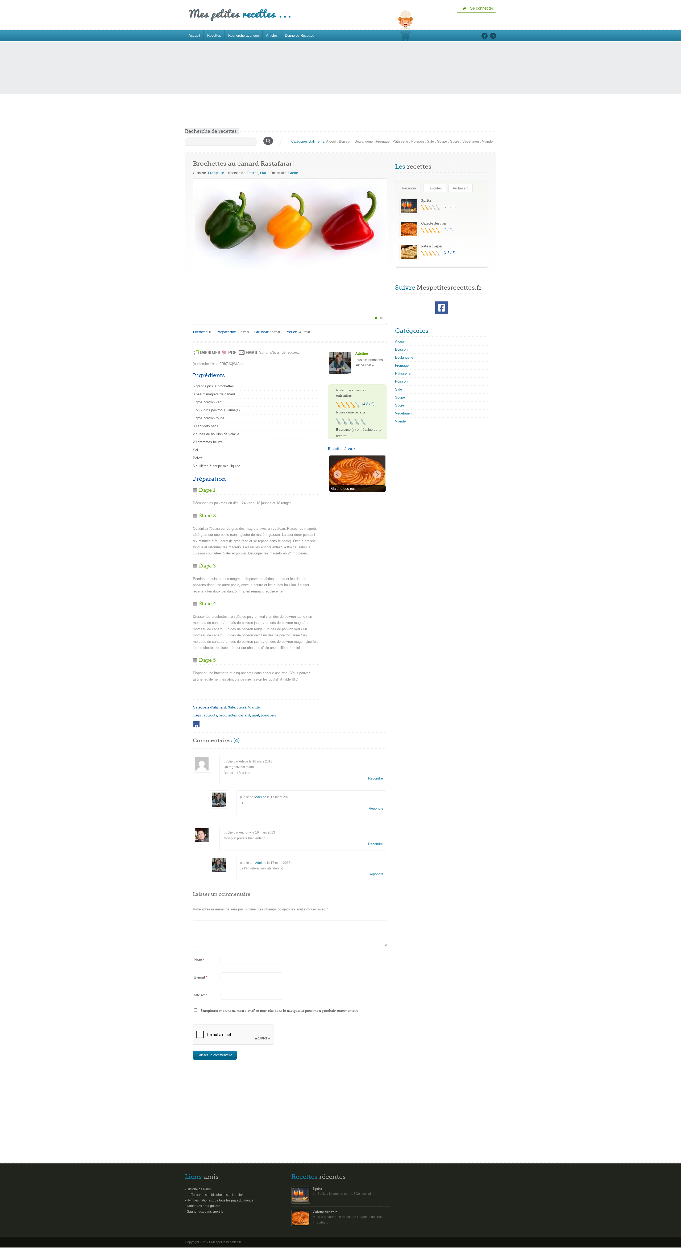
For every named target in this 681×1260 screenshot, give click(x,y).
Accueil (194, 36)
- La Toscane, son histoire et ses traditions (215, 1195)
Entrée (252, 173)
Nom (199, 960)
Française (216, 173)
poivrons (268, 715)
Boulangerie (364, 141)
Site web (200, 995)
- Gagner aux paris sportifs (204, 1211)
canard (244, 715)
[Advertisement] (340, 88)
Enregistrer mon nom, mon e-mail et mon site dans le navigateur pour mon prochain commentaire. (280, 1011)
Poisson (417, 141)
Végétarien (470, 141)
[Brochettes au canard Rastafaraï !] (290, 225)
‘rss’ (493, 36)
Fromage (382, 141)
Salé (430, 141)
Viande (487, 141)
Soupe (442, 141)
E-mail (200, 977)
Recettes (214, 36)
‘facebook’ (484, 36)
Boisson (345, 141)
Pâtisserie (400, 141)
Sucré (454, 141)
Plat (263, 173)
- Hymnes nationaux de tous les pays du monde (219, 1200)
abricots (210, 715)
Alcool (331, 141)
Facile (293, 173)
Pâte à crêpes (432, 246)
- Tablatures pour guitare (202, 1206)
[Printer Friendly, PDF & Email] (226, 352)
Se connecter (480, 8)
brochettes (228, 715)
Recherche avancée (243, 36)
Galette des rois (434, 223)
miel (255, 715)
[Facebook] (196, 724)
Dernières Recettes (299, 36)
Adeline (361, 353)
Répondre (375, 778)
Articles (272, 36)
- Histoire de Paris (198, 1189)
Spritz (426, 200)
